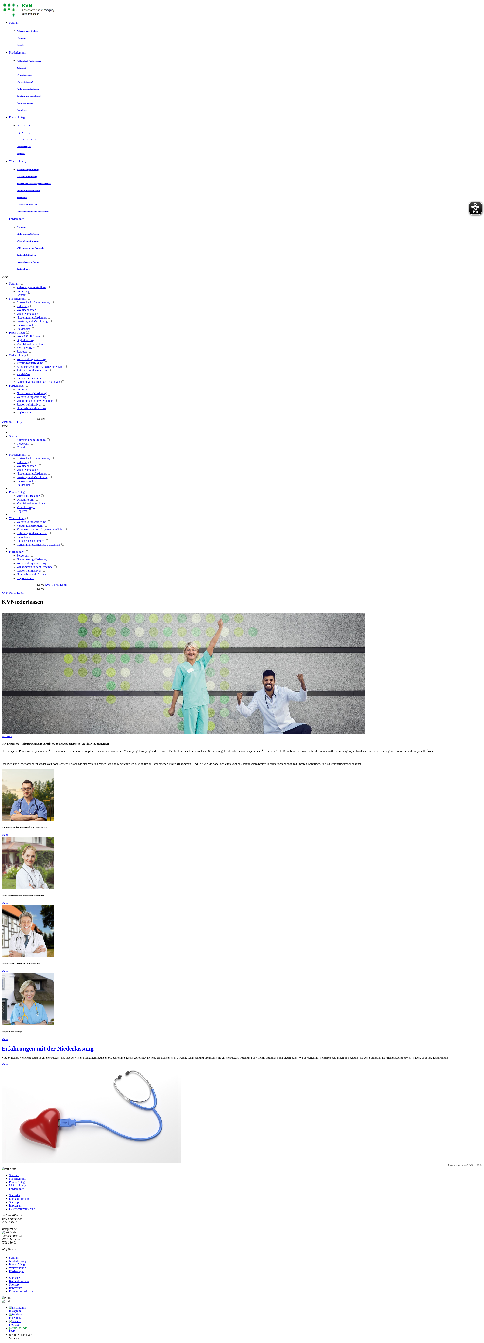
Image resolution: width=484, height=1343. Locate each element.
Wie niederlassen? (25, 82)
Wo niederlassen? (24, 75)
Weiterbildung (17, 161)
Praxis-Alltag (17, 117)
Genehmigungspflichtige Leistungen (33, 211)
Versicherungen (24, 146)
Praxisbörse (22, 110)
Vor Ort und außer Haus (28, 140)
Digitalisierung (23, 133)
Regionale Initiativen (26, 255)
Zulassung (21, 68)
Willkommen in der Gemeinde (30, 248)
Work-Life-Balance (25, 126)
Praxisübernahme (25, 103)
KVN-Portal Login (13, 422)
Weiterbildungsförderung (28, 169)
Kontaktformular (19, 1198)
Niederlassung (17, 52)
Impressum (15, 1205)
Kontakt (20, 45)
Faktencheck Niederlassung (29, 61)
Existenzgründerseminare (28, 190)
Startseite (14, 1195)
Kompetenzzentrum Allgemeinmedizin (34, 183)
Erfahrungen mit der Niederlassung (48, 1048)
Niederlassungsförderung (28, 89)
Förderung (21, 38)
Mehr (5, 835)
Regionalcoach (23, 269)
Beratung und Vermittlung (29, 96)
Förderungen (16, 218)
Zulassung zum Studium (27, 31)
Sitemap (14, 1202)
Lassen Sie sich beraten (27, 204)
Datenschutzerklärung (22, 1208)
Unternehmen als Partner (28, 262)
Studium (14, 22)
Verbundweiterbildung (27, 176)
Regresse (21, 153)
